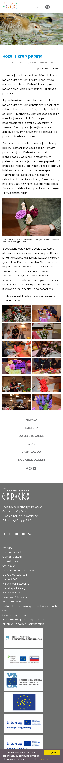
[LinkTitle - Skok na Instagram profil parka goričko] (11, 534)
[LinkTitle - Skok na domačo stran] (10, 5)
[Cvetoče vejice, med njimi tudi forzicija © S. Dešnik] (46, 366)
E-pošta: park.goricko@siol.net (20, 515)
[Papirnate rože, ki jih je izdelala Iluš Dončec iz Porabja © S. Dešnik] (46, 313)
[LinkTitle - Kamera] (24, 534)
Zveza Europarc (11, 601)
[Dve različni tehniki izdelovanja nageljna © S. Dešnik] (46, 384)
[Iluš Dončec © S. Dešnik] (16, 384)
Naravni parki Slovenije (15, 583)
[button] (47, 7)
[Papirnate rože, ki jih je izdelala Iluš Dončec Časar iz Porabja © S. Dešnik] (16, 313)
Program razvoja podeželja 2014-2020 (25, 619)
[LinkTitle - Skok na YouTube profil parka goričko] (17, 534)
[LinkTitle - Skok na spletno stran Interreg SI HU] (23, 722)
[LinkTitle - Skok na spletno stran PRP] (23, 658)
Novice (33, 63)
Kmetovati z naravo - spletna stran (23, 624)
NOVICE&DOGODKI (18, 63)
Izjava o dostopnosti (14, 574)
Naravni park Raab (13, 592)
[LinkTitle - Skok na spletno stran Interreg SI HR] (23, 744)
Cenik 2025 (9, 565)
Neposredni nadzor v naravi (18, 570)
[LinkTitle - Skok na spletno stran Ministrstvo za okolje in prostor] (23, 636)
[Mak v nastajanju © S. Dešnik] (16, 349)
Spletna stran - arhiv (14, 615)
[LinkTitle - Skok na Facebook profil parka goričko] (5, 534)
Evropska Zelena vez (14, 597)
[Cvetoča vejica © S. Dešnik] (46, 349)
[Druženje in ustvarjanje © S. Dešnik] (16, 402)
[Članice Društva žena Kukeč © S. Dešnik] (16, 331)
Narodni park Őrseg (13, 588)
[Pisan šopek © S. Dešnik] (16, 366)
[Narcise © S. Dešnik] (46, 331)
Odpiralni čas (10, 561)
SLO (33, 7)
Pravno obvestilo (12, 552)
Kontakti (7, 547)
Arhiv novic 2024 (47, 63)
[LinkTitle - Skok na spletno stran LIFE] (23, 701)
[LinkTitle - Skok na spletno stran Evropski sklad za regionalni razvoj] (23, 679)
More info (45, 759)
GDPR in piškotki (12, 556)
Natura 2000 (9, 579)
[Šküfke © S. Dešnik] (46, 402)
